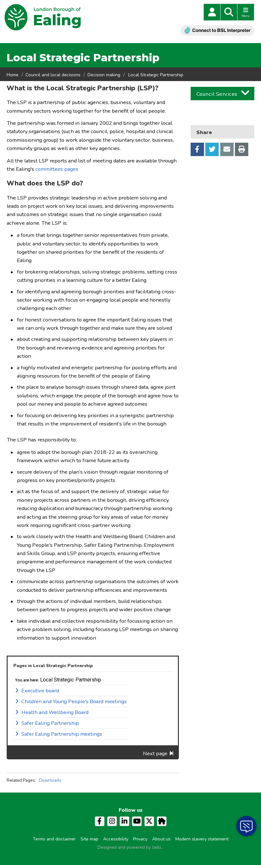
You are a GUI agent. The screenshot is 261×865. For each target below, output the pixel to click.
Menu (246, 16)
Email (227, 149)
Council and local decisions (53, 75)
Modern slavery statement (202, 839)
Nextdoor (161, 821)
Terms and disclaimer (54, 839)
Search (229, 12)
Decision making (104, 75)
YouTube (137, 821)
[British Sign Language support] (217, 30)
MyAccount (212, 12)
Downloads (50, 780)
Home (12, 75)
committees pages (56, 169)
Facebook (197, 149)
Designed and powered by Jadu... (130, 847)
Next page (155, 753)
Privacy (140, 839)
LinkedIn (124, 821)
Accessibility (115, 839)
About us (161, 839)
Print (241, 149)
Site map (89, 839)
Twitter (212, 149)
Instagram (112, 821)
